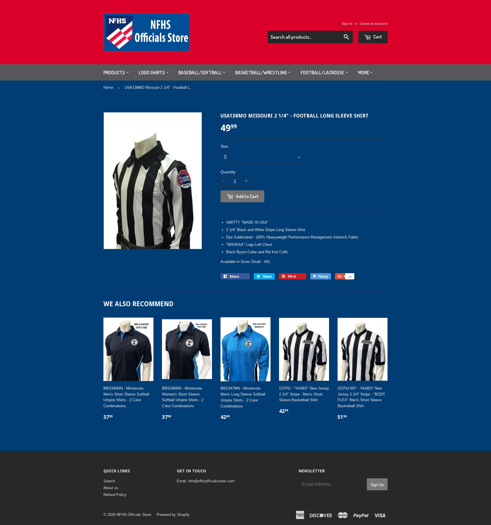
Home (108, 87)
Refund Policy (114, 495)
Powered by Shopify (173, 514)
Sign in (347, 23)
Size (224, 146)
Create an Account (374, 23)
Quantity (228, 172)
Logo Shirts (152, 72)
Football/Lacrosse (323, 72)
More (363, 72)
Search (109, 481)
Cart (377, 37)
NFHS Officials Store (133, 514)
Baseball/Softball (200, 72)
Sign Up (377, 484)
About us (110, 488)
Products (114, 72)
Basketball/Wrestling (261, 72)
